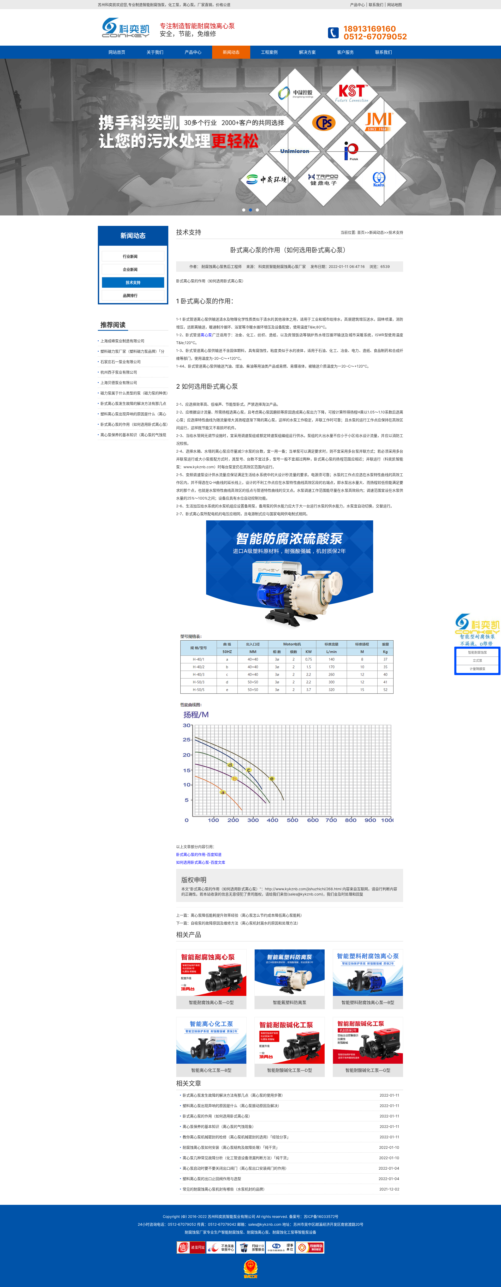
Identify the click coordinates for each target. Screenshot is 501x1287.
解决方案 (307, 52)
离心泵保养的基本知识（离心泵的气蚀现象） (219, 1126)
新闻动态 (231, 52)
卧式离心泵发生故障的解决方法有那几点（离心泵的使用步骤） (234, 1095)
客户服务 (345, 52)
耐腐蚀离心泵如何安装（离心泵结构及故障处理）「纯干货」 (231, 1147)
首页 (361, 232)
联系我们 (376, 4)
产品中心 (357, 4)
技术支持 (133, 282)
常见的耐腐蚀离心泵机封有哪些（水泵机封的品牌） (225, 1189)
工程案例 (269, 52)
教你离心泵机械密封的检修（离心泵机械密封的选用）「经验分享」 (236, 1137)
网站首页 (117, 52)
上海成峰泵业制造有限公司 (122, 341)
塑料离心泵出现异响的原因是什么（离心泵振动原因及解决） (232, 1105)
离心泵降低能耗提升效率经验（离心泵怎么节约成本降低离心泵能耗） (247, 915)
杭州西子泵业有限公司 (118, 372)
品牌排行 (130, 295)
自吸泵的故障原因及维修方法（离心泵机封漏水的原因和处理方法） (245, 923)
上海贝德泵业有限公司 (118, 382)
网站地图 (394, 4)
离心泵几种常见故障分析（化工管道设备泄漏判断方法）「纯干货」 (236, 1158)
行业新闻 (130, 256)
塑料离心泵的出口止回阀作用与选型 (212, 1178)
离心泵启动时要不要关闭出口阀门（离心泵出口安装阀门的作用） (236, 1168)
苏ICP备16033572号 (321, 1216)
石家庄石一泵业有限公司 (120, 361)
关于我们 (155, 52)
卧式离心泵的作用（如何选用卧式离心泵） (134, 424)
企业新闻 (130, 269)
